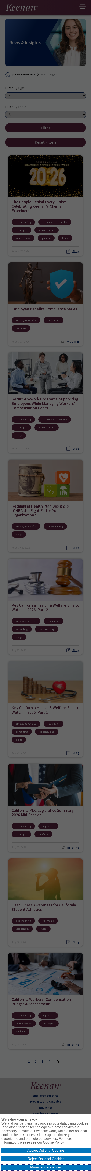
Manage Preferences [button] (46, 1167)
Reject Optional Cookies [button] (46, 1159)
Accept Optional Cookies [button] (46, 1150)
